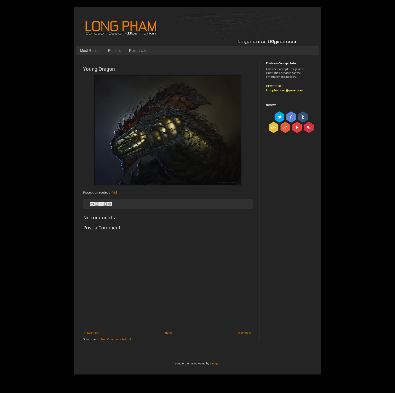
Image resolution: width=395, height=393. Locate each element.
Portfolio (114, 51)
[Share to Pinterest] (109, 204)
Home (169, 332)
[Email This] (92, 204)
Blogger (214, 363)
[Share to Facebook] (105, 204)
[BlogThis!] (96, 204)
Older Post (244, 332)
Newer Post (91, 332)
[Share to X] (101, 204)
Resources (138, 51)
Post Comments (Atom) (116, 339)
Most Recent (90, 51)
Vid (114, 192)
